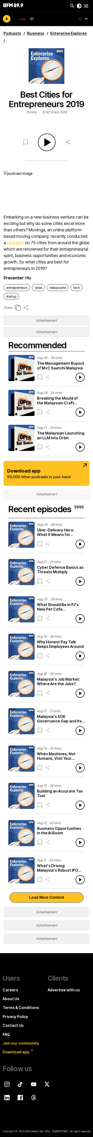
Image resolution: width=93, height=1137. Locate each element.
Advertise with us (64, 990)
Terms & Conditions (21, 1007)
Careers (10, 990)
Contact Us (13, 1025)
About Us (11, 998)
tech (76, 288)
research (15, 242)
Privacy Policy (15, 1016)
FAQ (6, 1034)
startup (11, 296)
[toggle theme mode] (79, 6)
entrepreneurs (16, 288)
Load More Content (46, 897)
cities (38, 288)
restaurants (57, 288)
